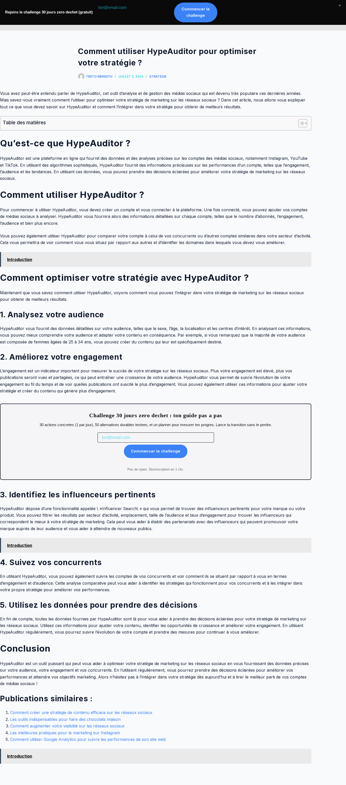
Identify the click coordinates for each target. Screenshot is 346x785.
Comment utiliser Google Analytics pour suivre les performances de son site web (88, 739)
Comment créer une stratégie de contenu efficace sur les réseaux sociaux (81, 712)
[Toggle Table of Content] (300, 123)
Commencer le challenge (156, 451)
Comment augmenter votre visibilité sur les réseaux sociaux (67, 725)
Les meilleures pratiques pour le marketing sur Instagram (65, 732)
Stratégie (157, 76)
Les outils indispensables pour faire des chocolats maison (65, 719)
